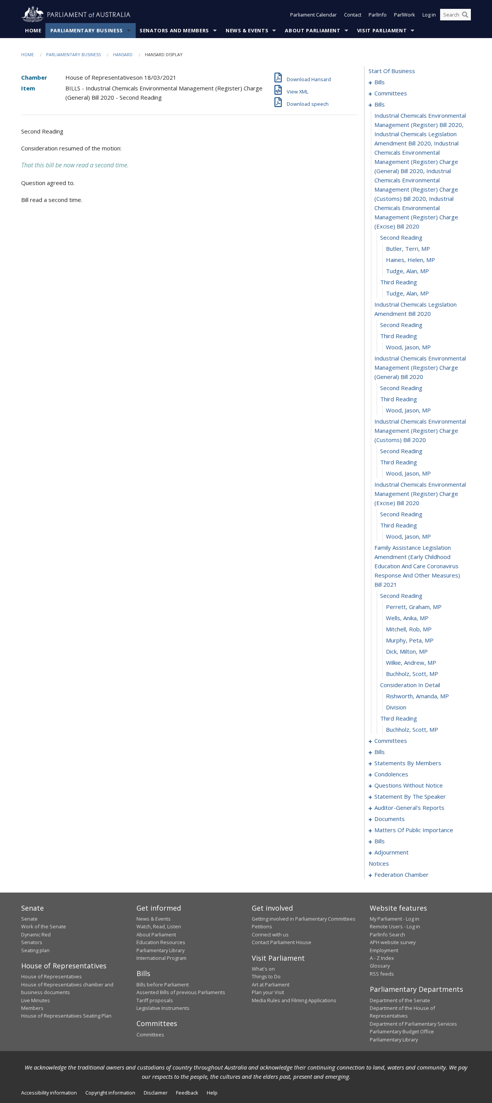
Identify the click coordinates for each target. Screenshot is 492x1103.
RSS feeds (382, 973)
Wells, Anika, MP (407, 618)
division (396, 707)
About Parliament (312, 30)
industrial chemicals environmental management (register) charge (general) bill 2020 (420, 367)
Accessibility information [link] (49, 1092)
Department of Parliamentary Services (413, 1023)
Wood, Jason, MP (408, 347)
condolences (391, 774)
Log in (429, 14)
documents (389, 819)
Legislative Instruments (162, 1008)
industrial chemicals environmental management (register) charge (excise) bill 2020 (420, 494)
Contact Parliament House (281, 942)
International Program (161, 957)
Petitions (262, 926)
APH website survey (393, 942)
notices (379, 863)
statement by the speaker (410, 796)
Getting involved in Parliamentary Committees (304, 918)
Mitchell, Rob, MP (409, 629)
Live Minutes (35, 1000)
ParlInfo (378, 14)
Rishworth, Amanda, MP (417, 696)
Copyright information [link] (110, 1092)
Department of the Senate (400, 1000)
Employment (384, 950)
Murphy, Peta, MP (410, 640)
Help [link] (212, 1092)
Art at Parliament (270, 984)
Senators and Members (174, 30)
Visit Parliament (382, 30)
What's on (263, 968)
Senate (29, 918)
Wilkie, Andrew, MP (411, 662)
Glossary (380, 965)
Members (32, 1008)
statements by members (407, 763)
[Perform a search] (465, 14)
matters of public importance (413, 830)
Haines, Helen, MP (410, 260)
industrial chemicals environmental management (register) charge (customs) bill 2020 (420, 430)
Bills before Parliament (162, 984)
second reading (401, 237)
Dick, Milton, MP (407, 651)
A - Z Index (382, 957)
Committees (150, 1034)
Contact (352, 14)
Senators (31, 942)
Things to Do (266, 976)
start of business (392, 71)
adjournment (391, 852)
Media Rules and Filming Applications (294, 1000)
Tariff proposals (154, 1000)
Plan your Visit (268, 992)
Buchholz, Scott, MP (412, 673)
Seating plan (35, 950)
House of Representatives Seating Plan (66, 1015)
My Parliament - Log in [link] (394, 918)
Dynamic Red (36, 934)
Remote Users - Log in (395, 926)
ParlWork (404, 14)
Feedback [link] (187, 1092)
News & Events (247, 30)
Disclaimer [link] (156, 1092)
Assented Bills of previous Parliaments (180, 992)
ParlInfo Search (387, 934)
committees (390, 93)
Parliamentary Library (160, 950)
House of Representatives (51, 976)
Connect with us (270, 934)
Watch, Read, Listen (158, 926)
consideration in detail (410, 685)
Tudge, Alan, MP (407, 271)
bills (379, 82)
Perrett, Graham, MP (414, 607)
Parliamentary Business (86, 30)
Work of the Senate (43, 926)
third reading (398, 282)
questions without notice (408, 785)
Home (33, 30)
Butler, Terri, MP (408, 248)
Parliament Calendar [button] (313, 14)
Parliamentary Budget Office (402, 1031)
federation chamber (401, 874)
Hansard (123, 54)
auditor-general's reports (409, 807)
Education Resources (160, 942)
